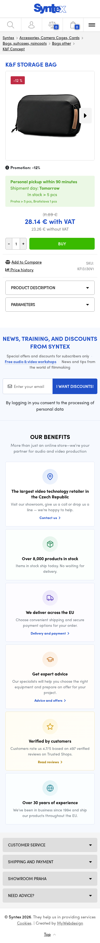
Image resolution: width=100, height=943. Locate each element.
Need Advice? (21, 895)
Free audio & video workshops (30, 361)
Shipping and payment (30, 862)
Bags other (61, 43)
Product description (33, 288)
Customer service (26, 845)
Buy (62, 244)
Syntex (8, 37)
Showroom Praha (27, 878)
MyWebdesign (70, 923)
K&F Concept (14, 48)
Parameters (23, 304)
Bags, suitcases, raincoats (25, 43)
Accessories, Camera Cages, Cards (49, 37)
